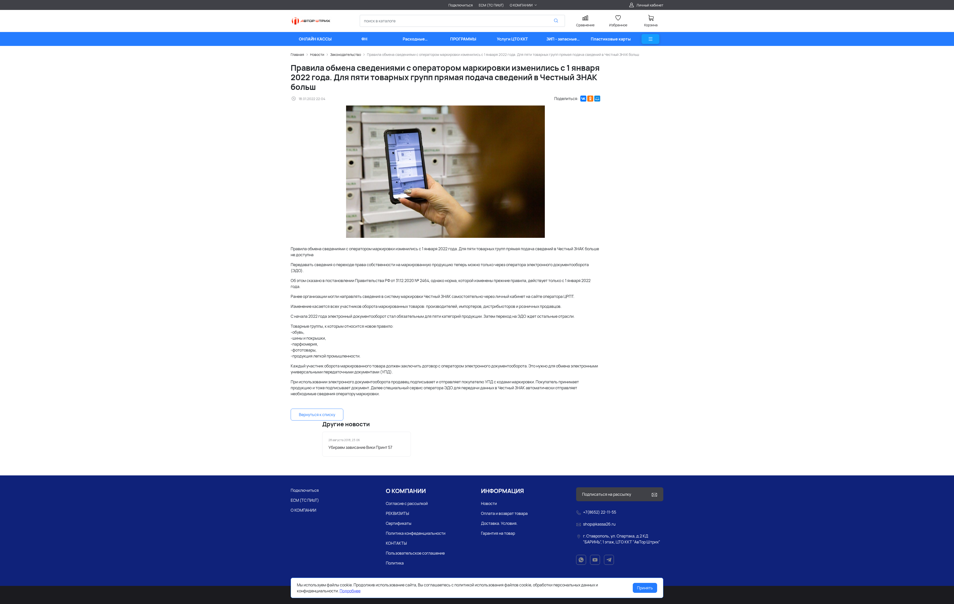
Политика (395, 563)
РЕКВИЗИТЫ (397, 513)
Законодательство (345, 54)
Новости (317, 54)
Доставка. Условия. (499, 523)
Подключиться (305, 490)
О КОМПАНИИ (303, 510)
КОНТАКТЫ (396, 543)
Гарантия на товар (498, 533)
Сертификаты (398, 523)
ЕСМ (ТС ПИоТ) (305, 500)
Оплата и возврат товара (504, 513)
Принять (645, 588)
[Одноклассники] (590, 99)
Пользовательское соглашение (415, 553)
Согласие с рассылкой (407, 503)
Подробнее (350, 591)
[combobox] (462, 21)
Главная (297, 54)
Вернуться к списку (317, 414)
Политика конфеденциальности (415, 533)
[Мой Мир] (597, 99)
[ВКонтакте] (583, 99)
